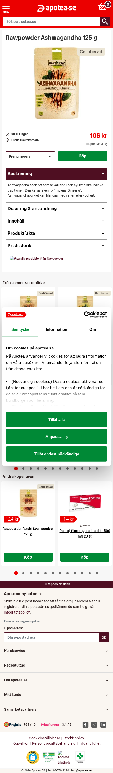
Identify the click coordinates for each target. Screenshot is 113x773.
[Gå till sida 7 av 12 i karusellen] (60, 468)
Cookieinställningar (44, 738)
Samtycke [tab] (20, 329)
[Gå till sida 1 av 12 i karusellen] (16, 469)
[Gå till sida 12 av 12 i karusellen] (97, 468)
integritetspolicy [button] (17, 612)
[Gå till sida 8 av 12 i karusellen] (67, 468)
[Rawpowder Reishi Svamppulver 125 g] (28, 503)
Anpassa (53, 436)
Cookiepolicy (74, 738)
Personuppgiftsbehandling (53, 743)
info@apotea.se (81, 770)
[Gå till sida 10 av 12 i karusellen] (82, 468)
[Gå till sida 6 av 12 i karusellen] (53, 468)
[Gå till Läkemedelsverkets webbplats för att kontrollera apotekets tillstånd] (48, 757)
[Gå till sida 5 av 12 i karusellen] (45, 468)
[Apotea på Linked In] (104, 724)
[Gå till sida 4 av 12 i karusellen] (38, 468)
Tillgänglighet (90, 743)
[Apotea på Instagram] (95, 724)
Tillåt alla (56, 419)
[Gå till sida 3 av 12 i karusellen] (31, 468)
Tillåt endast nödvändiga (56, 453)
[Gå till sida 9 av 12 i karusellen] (75, 468)
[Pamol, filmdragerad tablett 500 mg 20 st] (85, 503)
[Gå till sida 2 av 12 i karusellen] (23, 468)
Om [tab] (92, 329)
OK (104, 638)
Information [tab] (56, 329)
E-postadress (13, 628)
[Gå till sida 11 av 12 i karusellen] (89, 468)
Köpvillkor (21, 743)
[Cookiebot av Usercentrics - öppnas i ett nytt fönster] (84, 314)
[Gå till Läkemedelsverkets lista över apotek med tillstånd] (80, 757)
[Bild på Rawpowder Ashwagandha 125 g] (57, 82)
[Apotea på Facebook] (86, 724)
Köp (82, 155)
